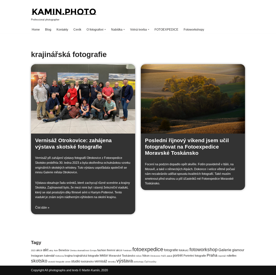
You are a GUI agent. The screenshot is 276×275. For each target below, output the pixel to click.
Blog (48, 29)
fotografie (171, 250)
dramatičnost (83, 250)
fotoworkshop (203, 249)
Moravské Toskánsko (122, 255)
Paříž (163, 256)
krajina (69, 255)
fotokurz (184, 250)
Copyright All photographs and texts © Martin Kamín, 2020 (69, 270)
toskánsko (87, 261)
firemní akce (114, 250)
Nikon (145, 255)
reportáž (222, 256)
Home (36, 29)
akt (45, 250)
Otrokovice (155, 256)
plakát (169, 256)
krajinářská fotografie (86, 255)
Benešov (64, 250)
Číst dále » (42, 207)
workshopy (138, 262)
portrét (178, 255)
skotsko (39, 260)
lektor (104, 255)
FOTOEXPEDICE (166, 29)
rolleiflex (232, 255)
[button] (105, 29)
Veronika (112, 262)
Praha (212, 255)
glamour (238, 250)
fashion (101, 250)
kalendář (49, 255)
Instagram (37, 255)
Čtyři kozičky (150, 262)
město (139, 256)
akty (51, 250)
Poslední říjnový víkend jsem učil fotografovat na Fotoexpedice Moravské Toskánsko (187, 147)
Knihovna (59, 256)
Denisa (73, 250)
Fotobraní (127, 250)
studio (75, 261)
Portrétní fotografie (194, 255)
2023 (33, 250)
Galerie (224, 250)
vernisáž (100, 261)
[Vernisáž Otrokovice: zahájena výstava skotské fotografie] (83, 99)
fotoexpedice (147, 249)
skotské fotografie (56, 262)
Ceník (77, 29)
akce (39, 250)
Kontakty (62, 29)
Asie (56, 250)
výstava (124, 260)
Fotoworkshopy (194, 29)
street (67, 262)
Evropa (93, 250)
